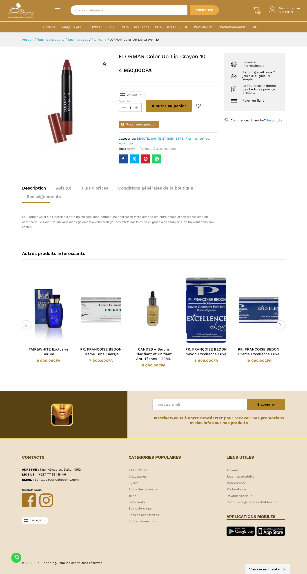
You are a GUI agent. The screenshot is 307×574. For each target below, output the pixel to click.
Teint (132, 496)
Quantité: (125, 101)
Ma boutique (236, 489)
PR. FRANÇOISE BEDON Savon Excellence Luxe (206, 351)
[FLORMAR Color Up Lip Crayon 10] (123, 158)
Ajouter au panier (169, 105)
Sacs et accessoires (144, 515)
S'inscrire (286, 12)
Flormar (191, 138)
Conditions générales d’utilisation (252, 502)
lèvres (157, 148)
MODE (257, 27)
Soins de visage (102, 27)
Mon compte (236, 483)
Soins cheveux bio (142, 521)
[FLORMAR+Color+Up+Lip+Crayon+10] (134, 158)
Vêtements (137, 502)
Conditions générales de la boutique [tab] (155, 188)
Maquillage (72, 27)
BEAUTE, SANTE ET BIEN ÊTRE (160, 138)
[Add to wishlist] (199, 106)
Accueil (49, 27)
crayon (132, 148)
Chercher (204, 10)
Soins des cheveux (171, 27)
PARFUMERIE (204, 27)
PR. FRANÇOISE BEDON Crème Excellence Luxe (258, 351)
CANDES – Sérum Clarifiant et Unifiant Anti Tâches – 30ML (154, 354)
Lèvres (204, 138)
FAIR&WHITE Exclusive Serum (48, 351)
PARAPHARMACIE (233, 27)
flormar (145, 148)
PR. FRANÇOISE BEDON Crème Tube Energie (101, 351)
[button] (42, 342)
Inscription (275, 120)
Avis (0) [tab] (63, 188)
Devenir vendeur (239, 496)
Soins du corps (135, 27)
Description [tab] (34, 188)
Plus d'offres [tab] (95, 188)
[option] (48, 320)
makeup (170, 148)
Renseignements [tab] (44, 196)
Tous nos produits (240, 476)
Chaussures (138, 476)
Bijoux (133, 483)
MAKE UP (126, 143)
